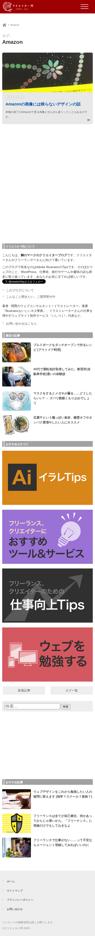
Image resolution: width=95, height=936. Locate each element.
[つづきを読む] (84, 120)
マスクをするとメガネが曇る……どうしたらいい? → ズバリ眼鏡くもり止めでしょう (62, 398)
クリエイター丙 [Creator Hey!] (25, 7)
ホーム (11, 881)
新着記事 (24, 690)
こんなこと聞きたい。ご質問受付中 (30, 296)
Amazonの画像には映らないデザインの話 (43, 104)
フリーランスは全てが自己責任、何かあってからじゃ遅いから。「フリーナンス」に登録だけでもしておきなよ (62, 820)
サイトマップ (15, 890)
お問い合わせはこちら (21, 323)
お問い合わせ (15, 909)
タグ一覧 (71, 690)
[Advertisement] (47, 185)
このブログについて (20, 290)
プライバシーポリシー (20, 899)
